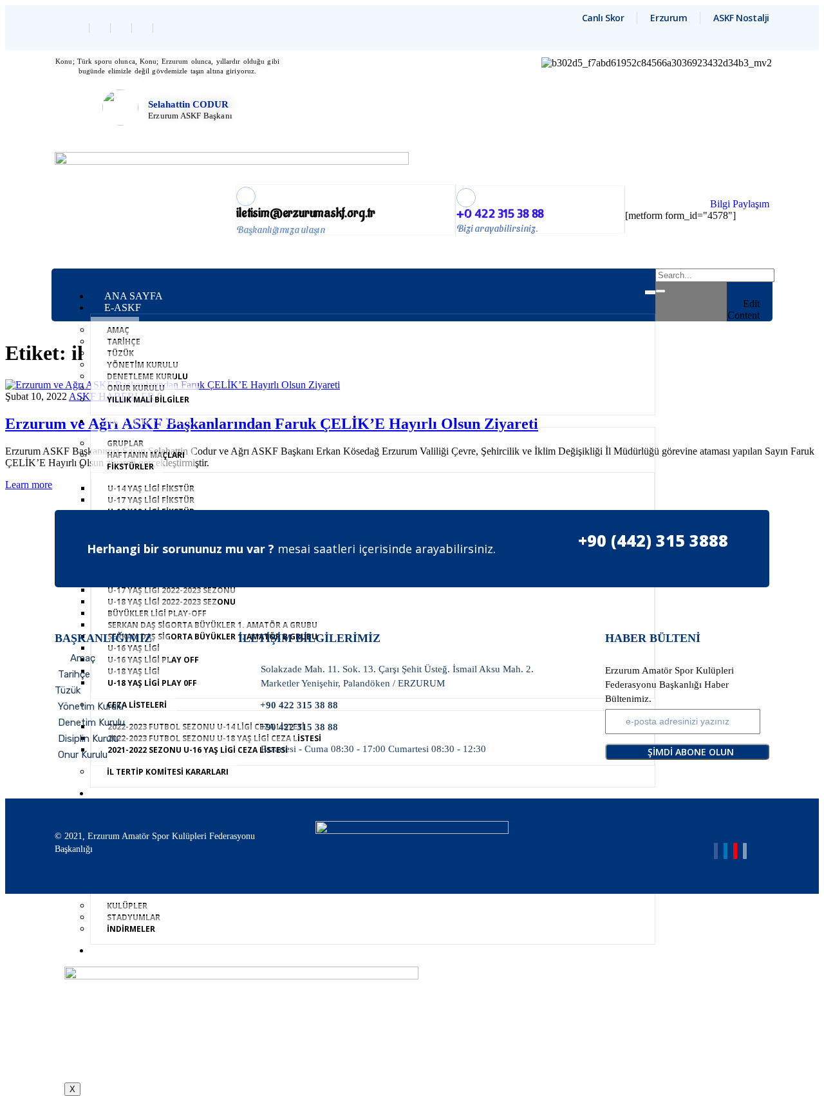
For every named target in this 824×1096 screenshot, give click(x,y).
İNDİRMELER (131, 928)
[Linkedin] (122, 28)
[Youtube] (735, 851)
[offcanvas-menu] (755, 277)
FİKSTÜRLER (130, 466)
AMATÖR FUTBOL (148, 420)
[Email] (745, 851)
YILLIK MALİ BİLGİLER (148, 399)
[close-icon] (755, 291)
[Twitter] (101, 28)
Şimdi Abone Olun (691, 752)
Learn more (28, 484)
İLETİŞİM (126, 950)
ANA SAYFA (133, 295)
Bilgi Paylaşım (739, 203)
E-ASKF (122, 307)
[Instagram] (144, 28)
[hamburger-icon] (650, 292)
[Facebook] (80, 28)
